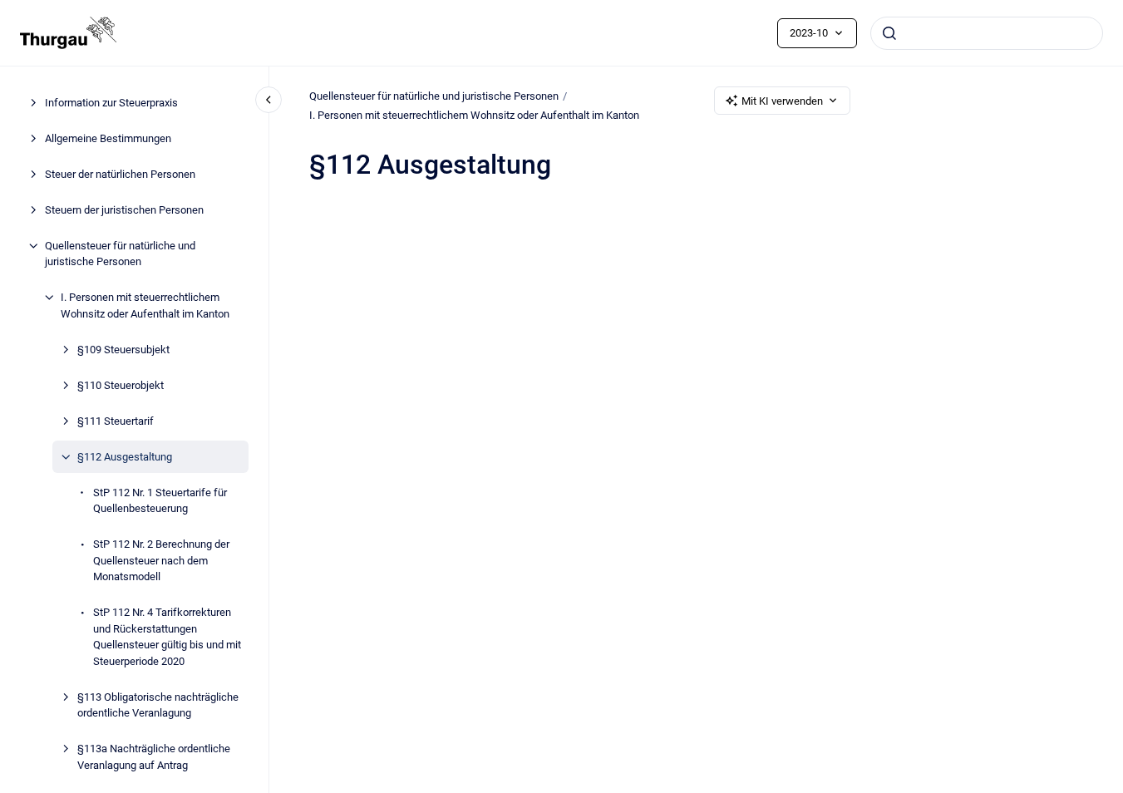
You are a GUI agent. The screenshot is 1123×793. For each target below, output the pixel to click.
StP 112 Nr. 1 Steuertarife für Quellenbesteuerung (160, 500)
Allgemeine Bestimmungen (108, 138)
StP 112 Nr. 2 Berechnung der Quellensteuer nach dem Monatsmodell (161, 560)
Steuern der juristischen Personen (124, 210)
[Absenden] (889, 33)
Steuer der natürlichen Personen (120, 174)
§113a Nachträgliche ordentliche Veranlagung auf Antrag (153, 756)
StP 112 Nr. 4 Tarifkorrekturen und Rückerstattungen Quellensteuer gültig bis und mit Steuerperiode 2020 (167, 636)
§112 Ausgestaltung (124, 457)
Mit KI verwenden (782, 101)
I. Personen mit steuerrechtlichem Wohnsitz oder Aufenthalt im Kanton (145, 305)
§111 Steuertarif (115, 421)
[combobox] (986, 33)
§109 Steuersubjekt (123, 349)
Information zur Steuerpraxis (111, 102)
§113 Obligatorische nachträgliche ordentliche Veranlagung (158, 705)
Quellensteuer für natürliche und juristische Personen (120, 253)
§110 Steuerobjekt (120, 385)
